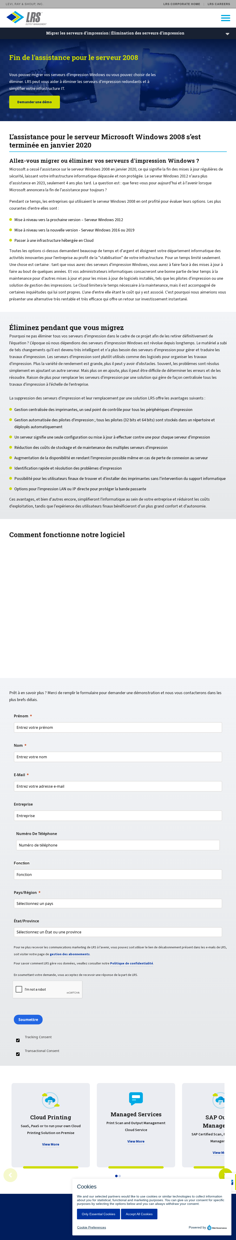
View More (50, 1144)
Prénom (21, 715)
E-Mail (19, 774)
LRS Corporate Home (181, 4)
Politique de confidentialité (131, 963)
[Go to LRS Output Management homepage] (121, 18)
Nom (18, 745)
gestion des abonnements (70, 954)
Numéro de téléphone (36, 833)
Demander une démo (34, 102)
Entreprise (23, 804)
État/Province (26, 921)
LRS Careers (219, 4)
